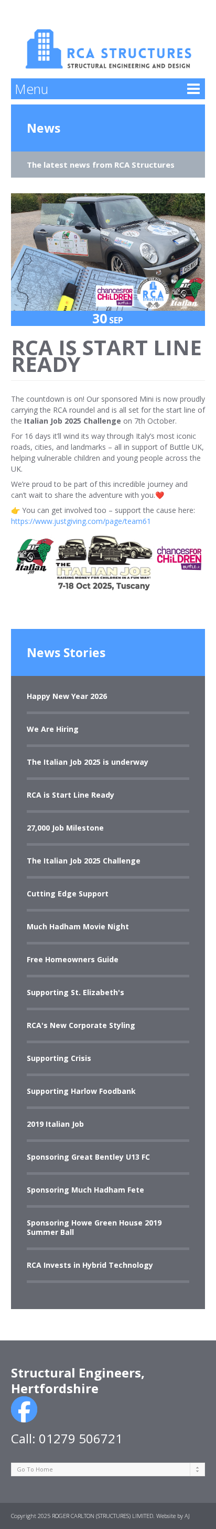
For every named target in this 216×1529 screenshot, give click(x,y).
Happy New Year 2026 (67, 696)
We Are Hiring (53, 729)
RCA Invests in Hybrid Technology (90, 1265)
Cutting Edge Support (68, 893)
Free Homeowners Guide (72, 959)
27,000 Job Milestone (65, 828)
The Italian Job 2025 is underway (87, 762)
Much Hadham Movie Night (78, 926)
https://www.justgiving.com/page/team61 (81, 521)
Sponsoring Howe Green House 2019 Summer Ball (94, 1227)
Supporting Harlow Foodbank (81, 1091)
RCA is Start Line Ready (70, 795)
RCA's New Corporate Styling (81, 1025)
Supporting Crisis (59, 1058)
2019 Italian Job (55, 1124)
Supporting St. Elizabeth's (75, 992)
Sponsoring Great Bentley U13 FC (88, 1157)
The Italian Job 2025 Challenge (84, 861)
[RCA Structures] (108, 39)
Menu (31, 89)
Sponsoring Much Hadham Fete (85, 1190)
